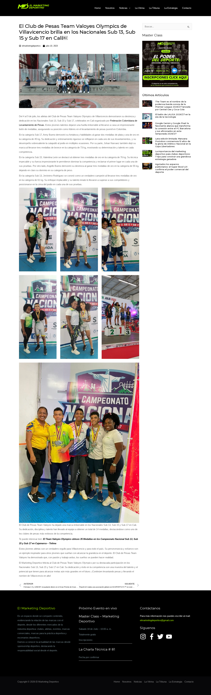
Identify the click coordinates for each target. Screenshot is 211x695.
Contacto (186, 8)
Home (98, 8)
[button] (128, 8)
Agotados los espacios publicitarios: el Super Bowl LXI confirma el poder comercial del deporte (171, 168)
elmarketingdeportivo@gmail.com (157, 620)
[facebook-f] (153, 636)
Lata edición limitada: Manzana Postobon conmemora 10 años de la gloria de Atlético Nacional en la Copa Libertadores (173, 142)
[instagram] (144, 636)
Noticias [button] (123, 8)
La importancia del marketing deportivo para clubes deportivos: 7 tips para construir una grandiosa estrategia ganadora (173, 155)
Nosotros (110, 8)
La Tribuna (154, 8)
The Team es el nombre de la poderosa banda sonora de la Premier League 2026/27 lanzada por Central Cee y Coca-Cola (172, 105)
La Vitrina (139, 8)
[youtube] (170, 636)
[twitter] (161, 636)
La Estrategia (170, 8)
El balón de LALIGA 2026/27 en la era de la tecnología (172, 115)
